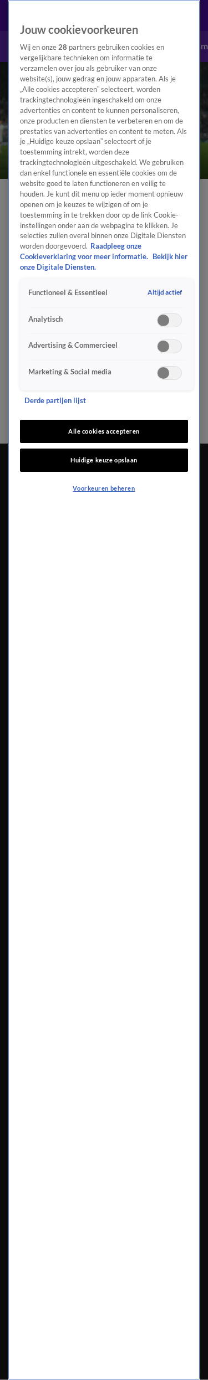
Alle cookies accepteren (104, 431)
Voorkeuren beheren (104, 488)
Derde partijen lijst (55, 401)
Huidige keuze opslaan (104, 460)
